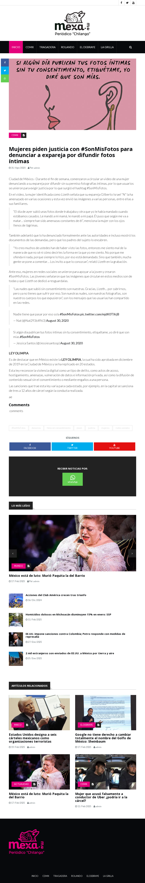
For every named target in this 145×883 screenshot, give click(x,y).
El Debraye (87, 47)
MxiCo (18, 725)
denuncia (36, 428)
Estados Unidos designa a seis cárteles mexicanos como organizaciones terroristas (32, 738)
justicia (91, 428)
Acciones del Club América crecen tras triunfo (56, 595)
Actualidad (21, 784)
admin (37, 168)
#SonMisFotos (70, 314)
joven (79, 428)
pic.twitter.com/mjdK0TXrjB (99, 314)
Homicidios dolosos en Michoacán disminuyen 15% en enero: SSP (68, 614)
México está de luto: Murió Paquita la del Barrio (47, 575)
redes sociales (123, 428)
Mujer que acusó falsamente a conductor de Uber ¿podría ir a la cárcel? (101, 797)
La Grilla (108, 876)
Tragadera (47, 47)
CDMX (30, 47)
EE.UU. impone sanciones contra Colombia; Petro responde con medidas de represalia (75, 635)
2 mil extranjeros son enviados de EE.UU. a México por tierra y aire (70, 653)
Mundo (18, 566)
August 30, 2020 (57, 320)
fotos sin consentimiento (59, 428)
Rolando (67, 47)
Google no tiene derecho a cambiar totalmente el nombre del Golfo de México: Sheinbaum (103, 738)
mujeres (105, 428)
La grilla (107, 47)
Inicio (16, 47)
